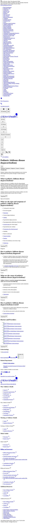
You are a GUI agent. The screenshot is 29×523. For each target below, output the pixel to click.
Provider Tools (6, 63)
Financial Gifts (6, 95)
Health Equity (6, 393)
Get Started (5, 88)
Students (5, 90)
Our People (5, 397)
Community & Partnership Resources (11, 33)
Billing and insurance (6, 449)
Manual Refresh (8, 5)
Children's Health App (8, 24)
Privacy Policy (6, 513)
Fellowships (5, 79)
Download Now (6, 20)
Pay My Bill (5, 44)
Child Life (5, 40)
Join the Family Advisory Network (10, 56)
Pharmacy (5, 13)
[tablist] (14, 169)
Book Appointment (7, 7)
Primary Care (6, 12)
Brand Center (6, 438)
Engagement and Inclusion (9, 392)
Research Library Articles (8, 71)
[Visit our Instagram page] (4, 372)
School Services (6, 36)
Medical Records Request (8, 51)
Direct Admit (6, 60)
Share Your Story (7, 55)
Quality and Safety (7, 514)
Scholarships (6, 84)
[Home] (14, 115)
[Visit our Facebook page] (1, 372)
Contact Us (5, 491)
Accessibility (6, 495)
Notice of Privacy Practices (9, 510)
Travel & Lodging (7, 41)
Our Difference (6, 395)
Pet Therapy (5, 92)
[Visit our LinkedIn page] (8, 372)
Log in (4, 22)
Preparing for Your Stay (8, 29)
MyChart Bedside (7, 25)
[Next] (2, 166)
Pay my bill (5, 454)
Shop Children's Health (8, 489)
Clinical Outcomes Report (8, 66)
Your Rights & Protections (8, 47)
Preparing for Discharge (8, 30)
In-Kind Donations (7, 94)
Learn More (5, 67)
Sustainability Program (8, 399)
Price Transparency (7, 49)
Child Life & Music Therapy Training (11, 83)
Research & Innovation (8, 68)
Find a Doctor (6, 16)
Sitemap (5, 493)
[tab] (3, 168)
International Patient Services (9, 517)
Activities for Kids (7, 39)
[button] (14, 402)
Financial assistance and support (10, 456)
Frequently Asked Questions (9, 23)
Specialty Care (6, 11)
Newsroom (5, 436)
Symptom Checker (7, 19)
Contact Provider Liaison (8, 62)
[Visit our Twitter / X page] (3, 372)
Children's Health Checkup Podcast (10, 85)
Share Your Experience (8, 52)
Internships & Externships (8, 77)
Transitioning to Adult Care (9, 38)
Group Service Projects (8, 93)
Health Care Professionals (8, 76)
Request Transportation (8, 61)
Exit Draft (3, 5)
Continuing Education (8, 78)
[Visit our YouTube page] (6, 372)
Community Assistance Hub (9, 34)
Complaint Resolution (8, 515)
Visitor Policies (6, 32)
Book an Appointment (8, 17)
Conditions (5, 18)
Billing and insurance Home (9, 452)
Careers (4, 421)
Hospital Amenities (7, 28)
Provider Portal (6, 58)
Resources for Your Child (8, 35)
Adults (4, 89)
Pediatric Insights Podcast (8, 73)
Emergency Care (6, 8)
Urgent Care (5, 9)
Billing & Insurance (7, 43)
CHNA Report (6, 518)
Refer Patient (6, 57)
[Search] (9, 152)
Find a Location (6, 14)
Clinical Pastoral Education (9, 82)
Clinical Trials (6, 70)
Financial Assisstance (7, 46)
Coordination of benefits (8, 463)
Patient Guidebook (7, 27)
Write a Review (6, 54)
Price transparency (7, 465)
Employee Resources (7, 423)
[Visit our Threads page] (9, 372)
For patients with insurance (9, 50)
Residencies (5, 81)
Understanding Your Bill (8, 45)
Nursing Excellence (7, 72)
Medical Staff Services (8, 65)
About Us (5, 390)
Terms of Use (6, 512)
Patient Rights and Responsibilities (10, 509)
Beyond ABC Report (7, 87)
